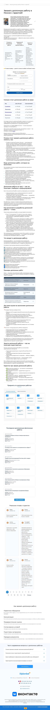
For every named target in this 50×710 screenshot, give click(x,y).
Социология (20, 414)
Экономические (8, 112)
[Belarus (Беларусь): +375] (21, 90)
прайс (13, 131)
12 (14, 595)
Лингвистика (30, 398)
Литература (30, 401)
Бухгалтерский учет (10, 399)
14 (21, 595)
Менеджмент (40, 401)
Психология (9, 416)
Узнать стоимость (19, 499)
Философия (30, 410)
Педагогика (9, 410)
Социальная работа (20, 411)
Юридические (8, 115)
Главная (7, 4)
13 (17, 595)
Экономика (40, 410)
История (19, 398)
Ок (25, 708)
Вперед (29, 595)
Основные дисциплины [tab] (10, 391)
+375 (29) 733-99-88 (26, 681)
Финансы (29, 413)
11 (11, 595)
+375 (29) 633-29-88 (26, 683)
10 (8, 595)
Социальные (7, 106)
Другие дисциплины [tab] (22, 391)
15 (24, 595)
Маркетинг (40, 398)
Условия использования (42, 706)
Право (8, 413)
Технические (7, 109)
